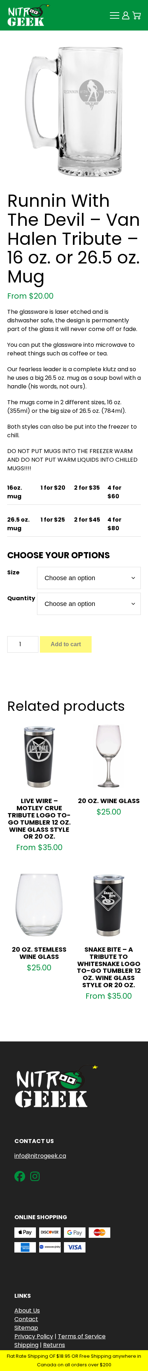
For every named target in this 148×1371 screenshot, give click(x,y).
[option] (74, 111)
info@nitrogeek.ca (40, 1156)
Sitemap (26, 1328)
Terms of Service (82, 1336)
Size (13, 572)
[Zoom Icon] (74, 111)
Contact (26, 1319)
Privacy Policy (33, 1336)
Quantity (21, 598)
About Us (27, 1310)
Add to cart (66, 644)
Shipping (26, 1345)
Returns (54, 1345)
